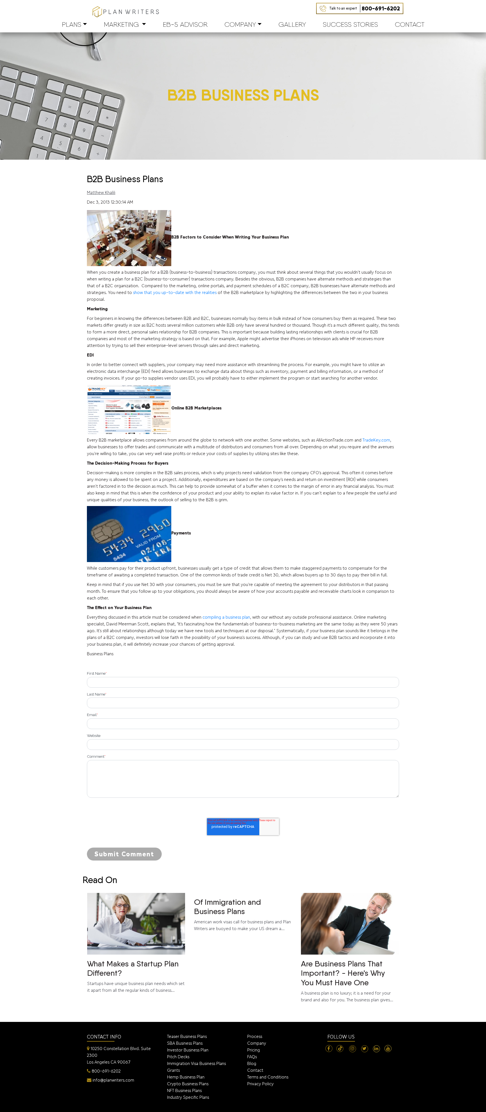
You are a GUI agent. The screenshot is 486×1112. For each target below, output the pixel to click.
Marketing (121, 24)
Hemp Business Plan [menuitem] (185, 1077)
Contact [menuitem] (255, 1070)
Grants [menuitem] (173, 1070)
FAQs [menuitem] (252, 1056)
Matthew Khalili (101, 192)
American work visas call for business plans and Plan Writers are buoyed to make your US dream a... (242, 914)
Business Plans (100, 653)
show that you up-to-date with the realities (175, 292)
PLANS (71, 24)
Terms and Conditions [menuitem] (267, 1077)
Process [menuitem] (254, 1036)
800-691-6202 (364, 8)
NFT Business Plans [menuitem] (184, 1090)
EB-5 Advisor (185, 24)
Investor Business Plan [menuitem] (187, 1050)
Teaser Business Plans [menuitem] (187, 1036)
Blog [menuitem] (251, 1063)
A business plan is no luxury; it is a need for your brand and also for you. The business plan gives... (347, 980)
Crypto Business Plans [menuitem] (187, 1083)
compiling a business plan (226, 617)
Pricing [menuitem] (253, 1050)
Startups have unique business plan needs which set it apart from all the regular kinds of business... (135, 976)
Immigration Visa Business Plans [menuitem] (196, 1063)
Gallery (292, 24)
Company (240, 24)
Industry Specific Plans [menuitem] (188, 1097)
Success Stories (350, 24)
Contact (409, 24)
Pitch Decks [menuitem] (178, 1056)
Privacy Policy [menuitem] (260, 1083)
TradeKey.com (376, 440)
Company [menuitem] (256, 1043)
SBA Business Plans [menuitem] (184, 1043)
